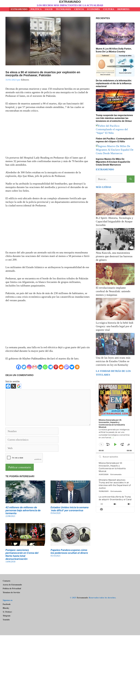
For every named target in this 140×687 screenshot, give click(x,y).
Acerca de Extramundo (12, 584)
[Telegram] (50, 367)
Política (36, 9)
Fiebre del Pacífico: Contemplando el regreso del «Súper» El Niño (115, 140)
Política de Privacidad (12, 588)
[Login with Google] (18, 386)
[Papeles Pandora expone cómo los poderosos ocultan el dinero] (70, 544)
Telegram (6, 615)
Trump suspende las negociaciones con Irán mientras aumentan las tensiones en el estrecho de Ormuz (114, 118)
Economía (93, 9)
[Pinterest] (55, 367)
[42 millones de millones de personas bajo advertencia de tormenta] (25, 501)
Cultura (108, 9)
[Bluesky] (71, 367)
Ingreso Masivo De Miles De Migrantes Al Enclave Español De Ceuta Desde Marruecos (113, 162)
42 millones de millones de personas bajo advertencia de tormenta (23, 510)
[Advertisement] (47, 135)
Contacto (6, 580)
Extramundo (70, 1)
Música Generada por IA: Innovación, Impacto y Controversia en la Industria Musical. (112, 467)
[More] (77, 367)
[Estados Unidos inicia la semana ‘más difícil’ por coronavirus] (70, 501)
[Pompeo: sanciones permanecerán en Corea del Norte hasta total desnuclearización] (25, 544)
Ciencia (79, 9)
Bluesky (6, 608)
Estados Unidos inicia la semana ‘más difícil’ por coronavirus (69, 509)
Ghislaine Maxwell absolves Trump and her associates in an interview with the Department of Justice (115, 484)
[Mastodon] (66, 367)
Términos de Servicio (11, 592)
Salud (48, 9)
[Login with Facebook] (8, 386)
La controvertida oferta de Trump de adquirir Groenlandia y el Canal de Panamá (115, 499)
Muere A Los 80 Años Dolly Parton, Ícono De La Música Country (114, 50)
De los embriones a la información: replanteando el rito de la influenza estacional (114, 83)
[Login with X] (13, 386)
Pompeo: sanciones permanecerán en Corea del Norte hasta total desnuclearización (21, 554)
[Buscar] (131, 179)
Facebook (7, 604)
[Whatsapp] (45, 367)
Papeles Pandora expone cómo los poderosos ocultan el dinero (69, 551)
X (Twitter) (7, 612)
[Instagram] (29, 367)
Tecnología (63, 9)
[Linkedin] (39, 367)
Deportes (123, 9)
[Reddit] (61, 367)
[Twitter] (23, 367)
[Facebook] (18, 367)
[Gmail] (34, 367)
